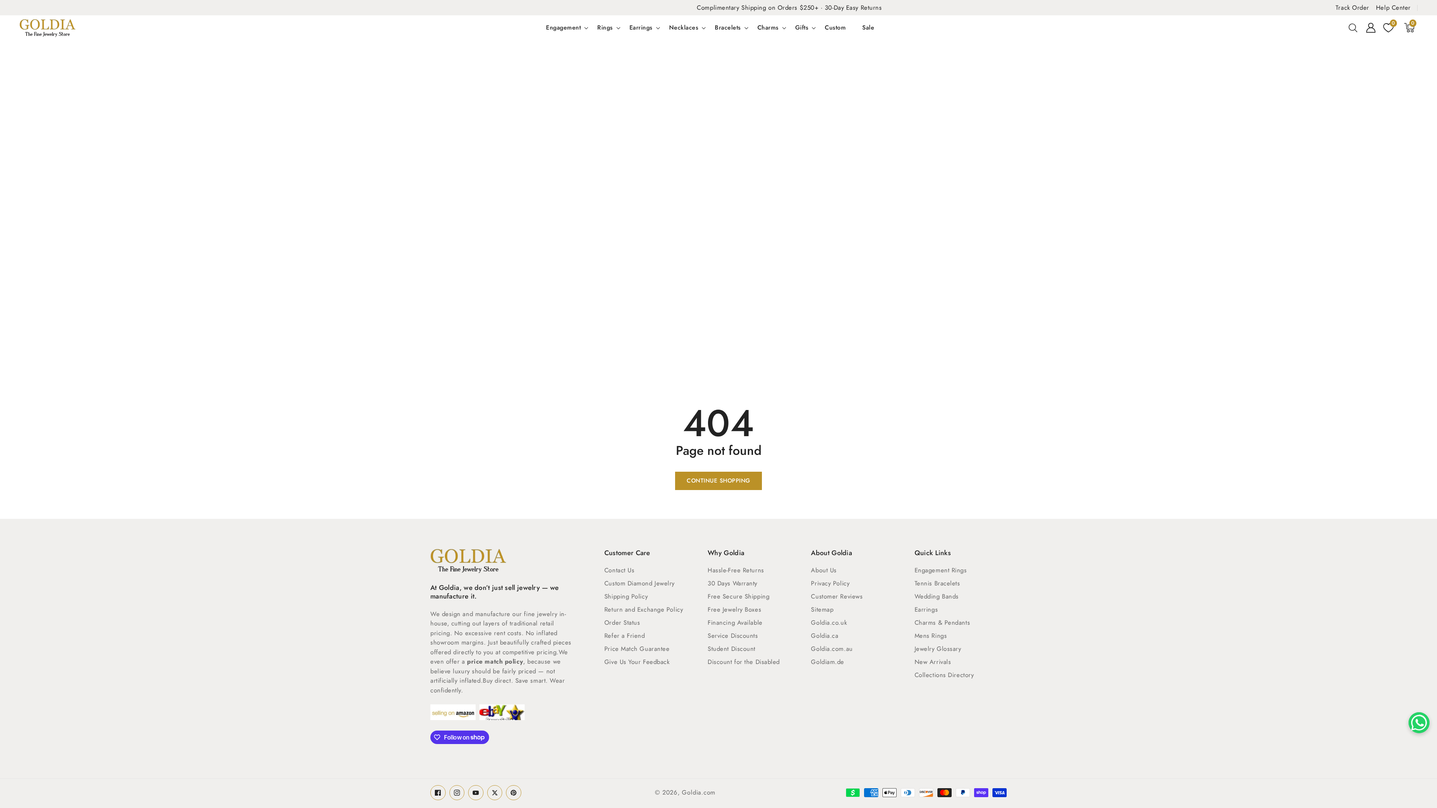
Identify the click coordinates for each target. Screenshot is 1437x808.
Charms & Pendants (942, 622)
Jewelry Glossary (938, 648)
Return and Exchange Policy (643, 609)
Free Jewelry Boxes (734, 609)
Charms (768, 27)
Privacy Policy (830, 583)
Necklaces (684, 27)
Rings (605, 27)
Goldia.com (699, 792)
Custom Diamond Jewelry (639, 583)
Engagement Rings (941, 570)
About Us (823, 570)
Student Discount (732, 648)
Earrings (641, 27)
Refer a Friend (624, 635)
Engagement (563, 27)
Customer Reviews (837, 596)
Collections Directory (944, 674)
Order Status (622, 622)
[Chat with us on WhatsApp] (1419, 722)
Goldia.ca (824, 635)
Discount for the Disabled (744, 661)
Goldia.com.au (831, 648)
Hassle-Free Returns (736, 570)
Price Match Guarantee (637, 648)
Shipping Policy (626, 596)
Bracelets (728, 27)
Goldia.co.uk (829, 622)
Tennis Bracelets (937, 583)
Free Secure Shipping (738, 596)
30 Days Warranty (732, 583)
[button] (1353, 28)
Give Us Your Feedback (637, 661)
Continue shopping (718, 481)
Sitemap (822, 609)
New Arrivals (933, 661)
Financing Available (735, 622)
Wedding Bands (937, 596)
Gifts (802, 27)
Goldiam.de (827, 661)
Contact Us (619, 570)
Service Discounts (733, 635)
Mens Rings (931, 635)
